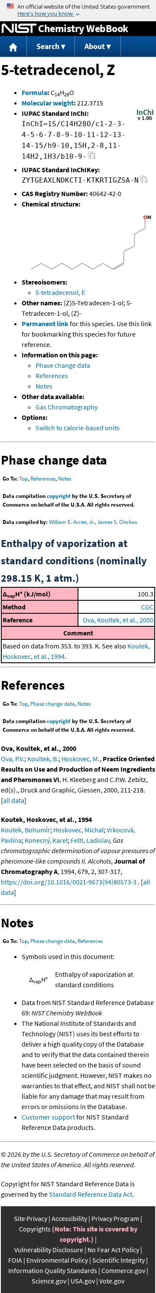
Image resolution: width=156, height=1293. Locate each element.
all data (13, 800)
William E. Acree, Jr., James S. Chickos (93, 522)
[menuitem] (13, 46)
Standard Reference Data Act (90, 1194)
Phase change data (63, 365)
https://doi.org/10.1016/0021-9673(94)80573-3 (68, 881)
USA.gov (83, 1281)
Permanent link (45, 323)
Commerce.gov (123, 1270)
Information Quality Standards (52, 1270)
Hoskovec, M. (81, 758)
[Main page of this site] (13, 46)
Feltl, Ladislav (90, 840)
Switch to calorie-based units (78, 427)
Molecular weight (48, 102)
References (52, 375)
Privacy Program (115, 1218)
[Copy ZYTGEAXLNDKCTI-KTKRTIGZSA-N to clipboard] (143, 181)
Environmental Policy (57, 1260)
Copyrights (35, 1228)
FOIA (15, 1260)
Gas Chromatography (67, 407)
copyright (59, 496)
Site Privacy (30, 1218)
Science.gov (49, 1281)
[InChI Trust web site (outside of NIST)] (145, 119)
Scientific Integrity (118, 1260)
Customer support (48, 1117)
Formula (34, 92)
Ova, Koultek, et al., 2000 (118, 619)
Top (23, 478)
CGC (147, 606)
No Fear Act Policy (113, 1249)
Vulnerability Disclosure (48, 1249)
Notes (44, 386)
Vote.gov (111, 1281)
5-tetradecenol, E (60, 292)
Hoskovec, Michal (78, 829)
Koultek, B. (42, 758)
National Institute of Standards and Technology (19, 28)
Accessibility (69, 1218)
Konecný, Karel (46, 840)
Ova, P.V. (12, 758)
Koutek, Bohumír (25, 829)
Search (47, 46)
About (94, 46)
